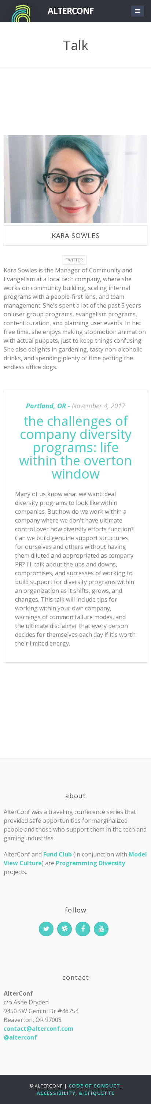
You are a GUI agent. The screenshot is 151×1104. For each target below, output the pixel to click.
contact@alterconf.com (39, 1029)
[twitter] (46, 929)
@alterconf (20, 1037)
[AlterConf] (22, 11)
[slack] (64, 929)
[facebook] (83, 929)
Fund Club (57, 854)
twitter (74, 260)
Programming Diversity (90, 863)
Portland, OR (46, 405)
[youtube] (101, 929)
